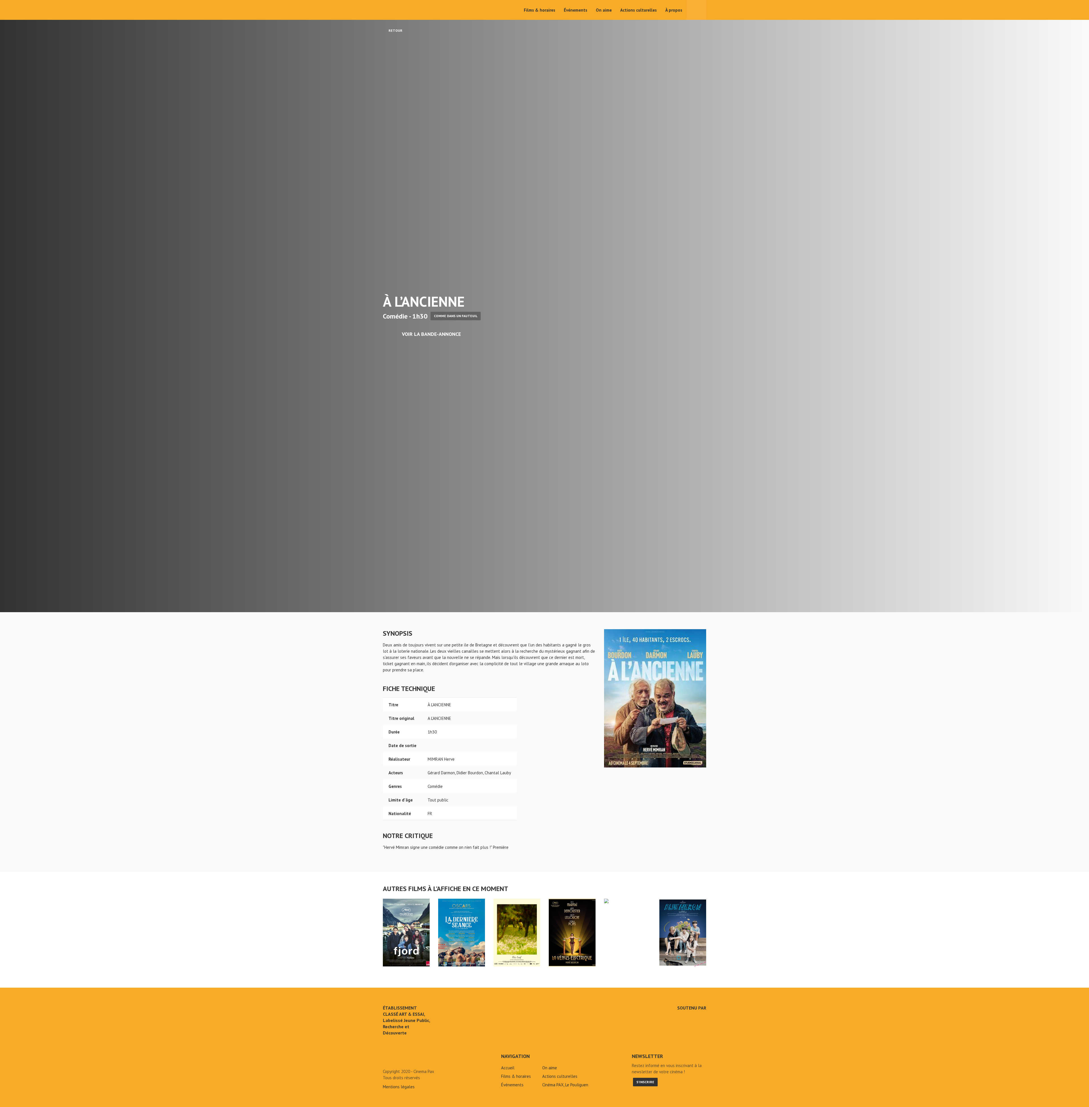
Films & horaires (539, 10)
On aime (604, 10)
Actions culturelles (638, 10)
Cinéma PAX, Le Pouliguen (565, 1084)
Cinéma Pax (400, 9)
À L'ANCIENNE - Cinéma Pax (397, 1058)
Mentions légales (399, 1086)
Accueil (507, 1067)
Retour (395, 30)
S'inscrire (645, 1082)
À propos (673, 10)
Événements (575, 10)
